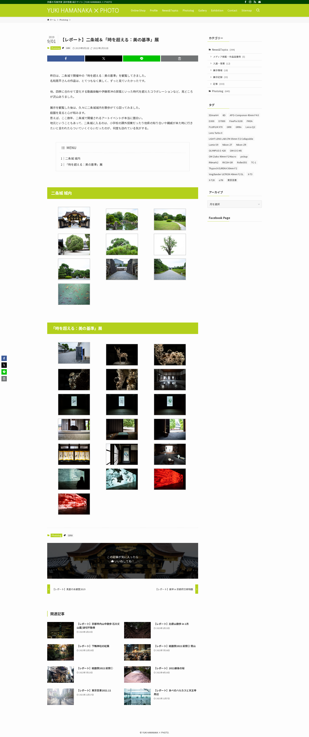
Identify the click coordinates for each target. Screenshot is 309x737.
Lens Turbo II (215, 133)
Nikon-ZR (241, 144)
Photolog (55, 48)
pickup (244, 156)
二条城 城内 (72, 158)
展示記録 (220, 77)
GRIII (68, 48)
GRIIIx (238, 127)
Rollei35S (242, 162)
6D (224, 115)
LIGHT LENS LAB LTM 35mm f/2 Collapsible (231, 138)
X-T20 (212, 180)
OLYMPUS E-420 (217, 150)
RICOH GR (227, 162)
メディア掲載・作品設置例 (229, 56)
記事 (218, 84)
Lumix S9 (213, 144)
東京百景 (232, 180)
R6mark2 (213, 162)
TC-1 (253, 162)
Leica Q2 (250, 127)
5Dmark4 (213, 115)
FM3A (249, 121)
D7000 (222, 121)
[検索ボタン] (258, 10)
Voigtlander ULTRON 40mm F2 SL (226, 174)
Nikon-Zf (227, 144)
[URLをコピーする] (179, 58)
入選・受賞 (221, 63)
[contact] (259, 2)
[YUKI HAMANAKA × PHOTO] (83, 10)
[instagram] (250, 2)
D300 (211, 121)
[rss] (254, 2)
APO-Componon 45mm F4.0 (244, 115)
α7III (221, 180)
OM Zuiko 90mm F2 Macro (222, 156)
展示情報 (220, 70)
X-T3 (250, 174)
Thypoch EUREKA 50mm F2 (223, 168)
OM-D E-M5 (236, 150)
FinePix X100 (235, 121)
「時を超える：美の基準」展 (83, 164)
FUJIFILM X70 (215, 127)
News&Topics (223, 49)
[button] (65, 58)
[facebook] (245, 2)
